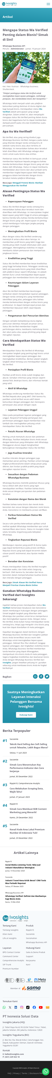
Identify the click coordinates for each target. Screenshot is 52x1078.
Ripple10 (30, 930)
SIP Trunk (7, 964)
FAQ (9, 1073)
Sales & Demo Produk (35, 952)
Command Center (10, 956)
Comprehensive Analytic (13, 960)
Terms (24, 1073)
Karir (28, 964)
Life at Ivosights (10, 938)
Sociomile (30, 934)
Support (29, 956)
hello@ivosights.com (14, 1054)
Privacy (16, 1073)
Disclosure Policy (36, 1073)
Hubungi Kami (26, 715)
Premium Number (11, 968)
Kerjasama (30, 960)
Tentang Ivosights (10, 930)
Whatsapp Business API (36, 942)
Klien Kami (7, 934)
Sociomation (31, 938)
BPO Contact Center (11, 952)
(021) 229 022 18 (12, 1057)
